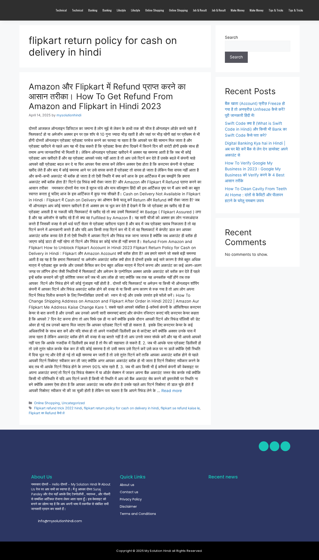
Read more (171, 390)
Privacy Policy (131, 499)
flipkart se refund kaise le (180, 408)
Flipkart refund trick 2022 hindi (58, 408)
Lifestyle (121, 10)
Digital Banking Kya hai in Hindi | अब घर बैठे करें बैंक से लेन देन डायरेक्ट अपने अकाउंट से (256, 149)
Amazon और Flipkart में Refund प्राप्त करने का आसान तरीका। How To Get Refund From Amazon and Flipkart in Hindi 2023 (107, 96)
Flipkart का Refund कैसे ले (46, 413)
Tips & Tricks (276, 10)
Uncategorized (73, 403)
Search (231, 37)
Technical (61, 10)
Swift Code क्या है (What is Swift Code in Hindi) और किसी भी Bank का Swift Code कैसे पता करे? (256, 129)
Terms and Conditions (138, 513)
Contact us (129, 492)
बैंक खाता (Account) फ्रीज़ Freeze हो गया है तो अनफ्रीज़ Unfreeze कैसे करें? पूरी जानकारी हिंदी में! (255, 109)
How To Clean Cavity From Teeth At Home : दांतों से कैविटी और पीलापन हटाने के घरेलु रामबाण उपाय (256, 194)
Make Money (238, 10)
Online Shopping (154, 10)
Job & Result (200, 10)
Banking (92, 10)
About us (127, 484)
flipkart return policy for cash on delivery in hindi (121, 408)
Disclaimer (128, 506)
